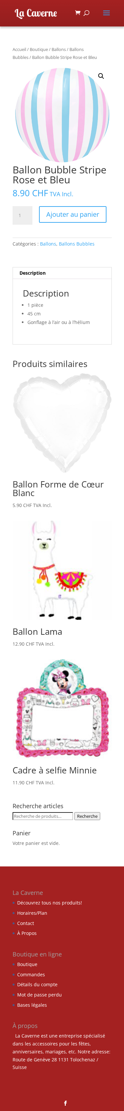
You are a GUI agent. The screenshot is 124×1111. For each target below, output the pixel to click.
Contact (25, 923)
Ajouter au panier (72, 214)
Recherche (87, 816)
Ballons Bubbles (77, 244)
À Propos (27, 933)
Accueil (19, 49)
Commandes (31, 974)
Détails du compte (37, 984)
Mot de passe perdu (39, 995)
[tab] (62, 273)
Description (33, 273)
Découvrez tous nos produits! (49, 903)
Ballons (59, 49)
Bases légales (32, 1005)
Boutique (39, 49)
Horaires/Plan (32, 913)
